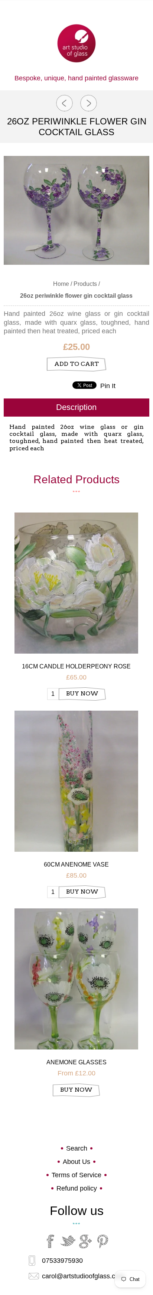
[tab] (76, 407)
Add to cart (76, 363)
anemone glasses (76, 1062)
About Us (76, 1161)
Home (61, 284)
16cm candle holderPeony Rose (76, 666)
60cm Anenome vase (76, 864)
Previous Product (64, 103)
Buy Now (82, 693)
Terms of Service (76, 1175)
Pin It (107, 386)
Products (85, 284)
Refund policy (76, 1188)
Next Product (88, 103)
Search (76, 1148)
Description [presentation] (76, 407)
